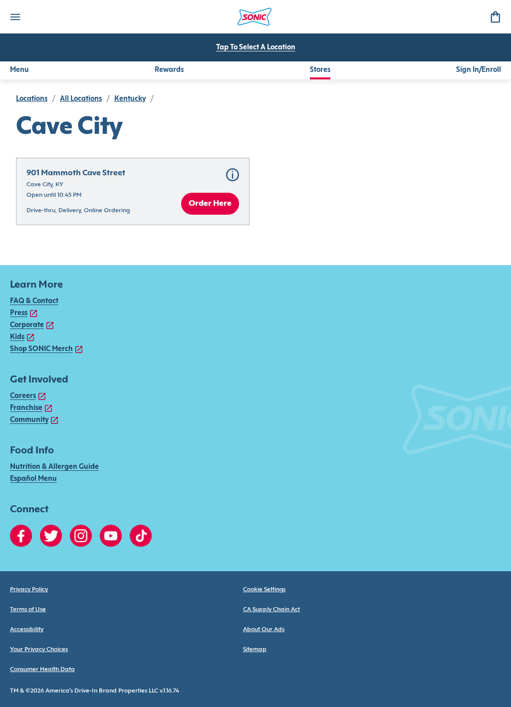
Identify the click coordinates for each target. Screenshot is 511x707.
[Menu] (15, 16)
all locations (81, 99)
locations (31, 99)
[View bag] (495, 16)
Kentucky (130, 99)
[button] (133, 191)
